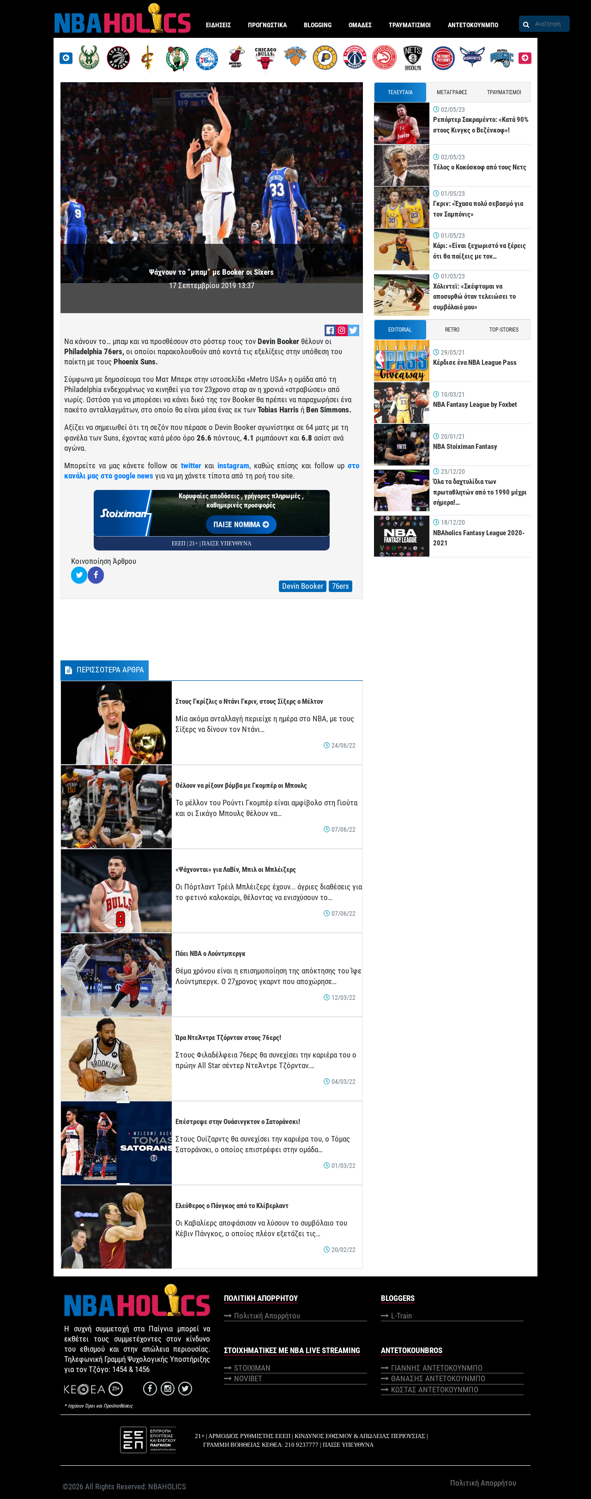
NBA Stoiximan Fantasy (465, 446)
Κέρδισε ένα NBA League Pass (475, 362)
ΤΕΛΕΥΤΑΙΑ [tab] (400, 92)
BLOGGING (318, 25)
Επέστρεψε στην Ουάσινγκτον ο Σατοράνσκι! (237, 1122)
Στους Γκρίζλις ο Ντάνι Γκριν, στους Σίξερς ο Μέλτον (249, 701)
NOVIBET (248, 1378)
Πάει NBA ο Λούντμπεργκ (210, 953)
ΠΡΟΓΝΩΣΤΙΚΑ (267, 25)
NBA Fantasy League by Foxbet (475, 404)
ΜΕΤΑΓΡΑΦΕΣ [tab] (452, 92)
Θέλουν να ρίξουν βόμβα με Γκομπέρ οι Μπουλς (241, 785)
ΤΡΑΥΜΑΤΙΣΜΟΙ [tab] (504, 92)
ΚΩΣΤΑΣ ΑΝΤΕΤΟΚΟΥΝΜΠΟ (434, 1389)
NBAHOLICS (167, 1486)
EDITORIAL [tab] (400, 329)
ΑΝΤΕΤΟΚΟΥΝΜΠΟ (473, 25)
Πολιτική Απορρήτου (267, 1315)
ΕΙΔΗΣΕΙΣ (218, 25)
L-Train (401, 1315)
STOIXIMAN (252, 1367)
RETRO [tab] (452, 329)
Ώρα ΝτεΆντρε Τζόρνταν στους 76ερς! (228, 1038)
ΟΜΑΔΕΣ (360, 25)
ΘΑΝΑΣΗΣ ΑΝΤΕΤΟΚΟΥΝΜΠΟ (438, 1378)
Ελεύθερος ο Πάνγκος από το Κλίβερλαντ (232, 1206)
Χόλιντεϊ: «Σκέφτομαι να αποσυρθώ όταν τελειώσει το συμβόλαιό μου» (474, 296)
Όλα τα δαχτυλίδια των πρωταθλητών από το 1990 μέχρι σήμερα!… (480, 492)
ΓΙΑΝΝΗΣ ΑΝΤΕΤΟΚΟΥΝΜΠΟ (436, 1367)
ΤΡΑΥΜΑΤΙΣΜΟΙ (410, 25)
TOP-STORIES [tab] (504, 329)
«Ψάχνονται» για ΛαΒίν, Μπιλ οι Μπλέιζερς (235, 869)
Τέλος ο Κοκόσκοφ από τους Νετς (479, 167)
